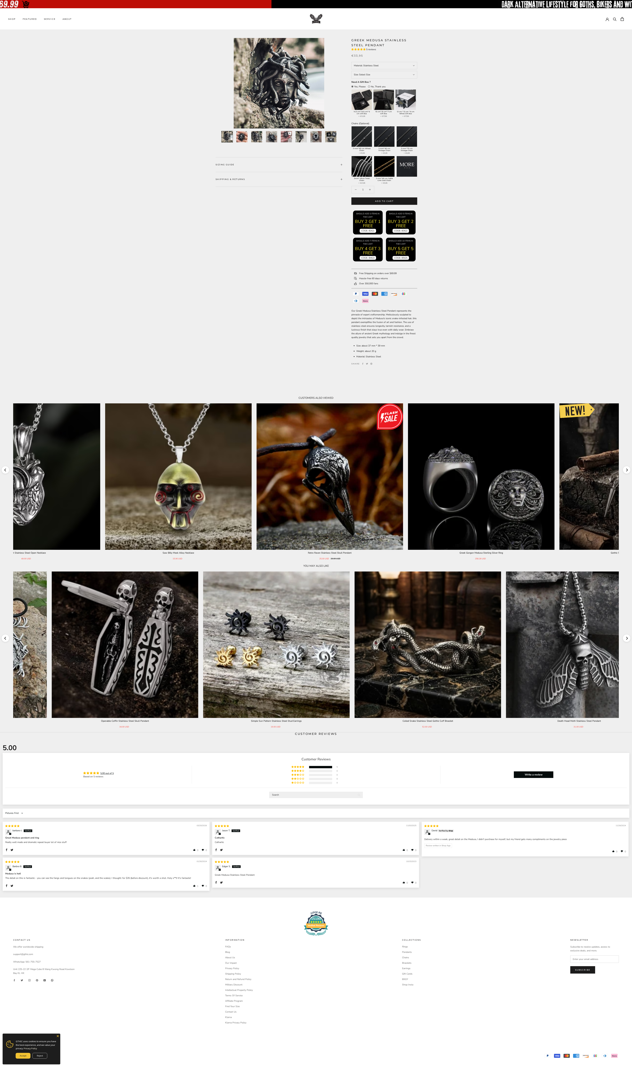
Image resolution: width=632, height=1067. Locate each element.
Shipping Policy (233, 973)
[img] (12, 826)
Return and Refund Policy (238, 979)
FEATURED (30, 19)
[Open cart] (622, 19)
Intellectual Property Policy (239, 990)
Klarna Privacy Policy (235, 1022)
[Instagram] (29, 980)
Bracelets (406, 963)
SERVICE (50, 19)
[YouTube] (44, 980)
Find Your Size (232, 1006)
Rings (405, 946)
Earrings (406, 968)
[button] (358, 49)
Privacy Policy (232, 968)
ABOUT (67, 19)
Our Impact (231, 963)
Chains (405, 957)
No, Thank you (378, 86)
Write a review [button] (534, 774)
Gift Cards (407, 973)
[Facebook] (363, 364)
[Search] (615, 19)
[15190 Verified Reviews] (316, 936)
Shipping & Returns (230, 179)
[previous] (5, 470)
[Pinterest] (371, 364)
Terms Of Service (234, 995)
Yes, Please (360, 86)
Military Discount (233, 984)
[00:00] (279, 83)
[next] (626, 470)
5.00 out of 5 (107, 773)
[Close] (57, 1036)
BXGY (405, 979)
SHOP (12, 19)
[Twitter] (367, 364)
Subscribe (582, 970)
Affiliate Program (234, 1001)
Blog (227, 952)
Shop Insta (407, 984)
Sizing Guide (225, 164)
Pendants (407, 952)
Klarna (228, 1017)
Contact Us (231, 1011)
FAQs (228, 946)
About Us (230, 957)
